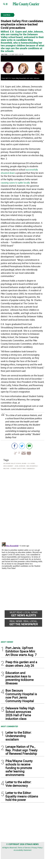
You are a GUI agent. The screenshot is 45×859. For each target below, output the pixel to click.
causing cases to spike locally (15, 182)
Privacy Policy (37, 847)
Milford (4, 54)
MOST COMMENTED (9, 726)
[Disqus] (22, 505)
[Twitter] (22, 446)
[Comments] (29, 446)
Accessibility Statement (23, 850)
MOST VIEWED (7, 642)
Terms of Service (24, 847)
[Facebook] (15, 446)
